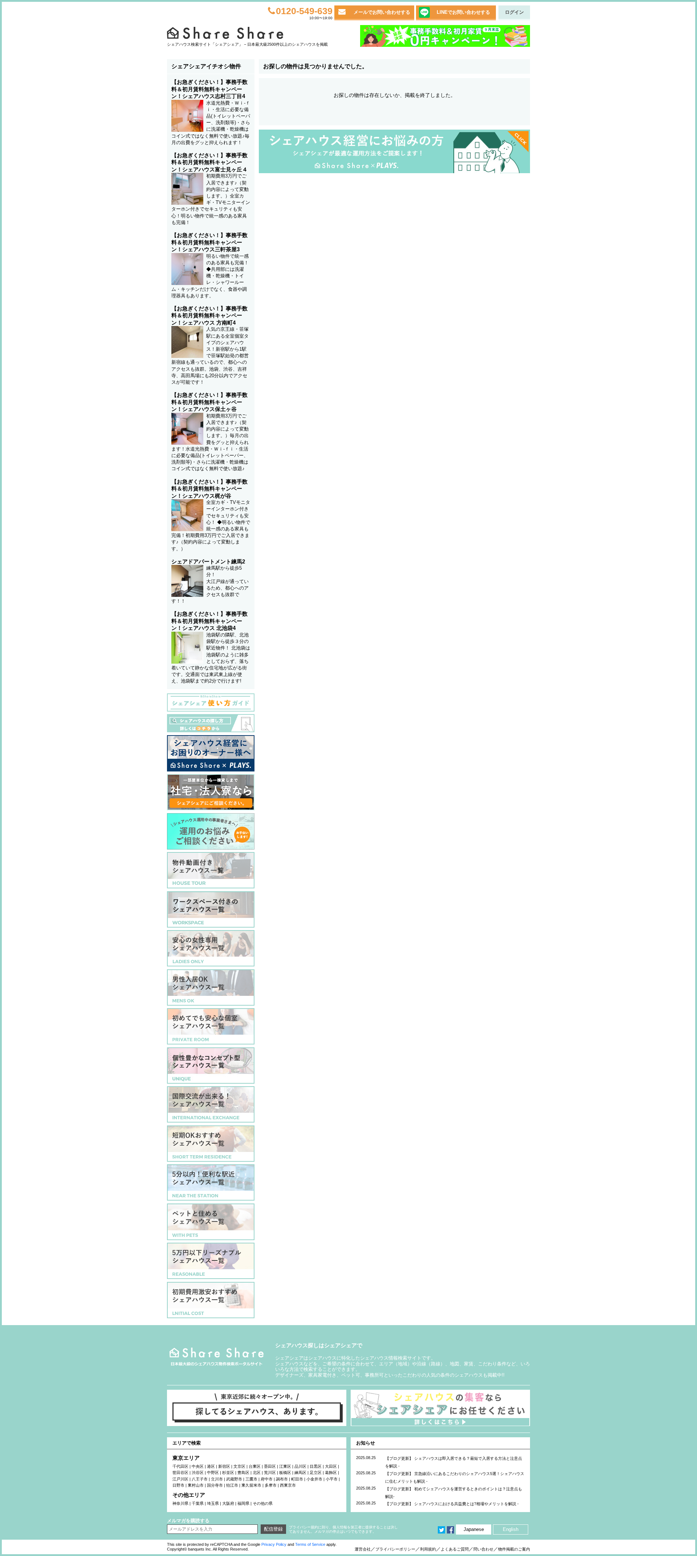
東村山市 (196, 1485)
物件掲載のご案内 (514, 1549)
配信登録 (273, 1529)
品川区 (300, 1466)
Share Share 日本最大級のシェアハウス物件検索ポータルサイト (217, 1357)
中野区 (213, 1472)
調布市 (282, 1479)
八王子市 (200, 1479)
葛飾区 (331, 1472)
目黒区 (316, 1466)
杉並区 (228, 1472)
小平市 (332, 1479)
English (510, 1529)
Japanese (474, 1529)
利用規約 (428, 1549)
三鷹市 (251, 1479)
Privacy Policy (273, 1544)
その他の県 (263, 1503)
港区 (211, 1466)
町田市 (297, 1479)
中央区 (198, 1466)
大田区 (331, 1466)
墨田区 (270, 1466)
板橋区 (285, 1472)
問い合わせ (483, 1549)
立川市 (217, 1479)
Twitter (441, 1529)
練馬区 (300, 1472)
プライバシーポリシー (395, 1549)
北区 (257, 1472)
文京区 (239, 1466)
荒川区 (270, 1472)
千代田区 (180, 1466)
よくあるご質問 (455, 1549)
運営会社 (363, 1549)
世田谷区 (180, 1472)
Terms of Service (310, 1544)
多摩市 (271, 1485)
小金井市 (314, 1479)
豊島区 (243, 1472)
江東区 (285, 1466)
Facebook (450, 1529)
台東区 (255, 1466)
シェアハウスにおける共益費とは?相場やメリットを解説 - (466, 1504)
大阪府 (228, 1503)
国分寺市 (215, 1485)
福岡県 (243, 1503)
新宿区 (224, 1466)
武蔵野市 (234, 1479)
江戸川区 (180, 1479)
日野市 (178, 1485)
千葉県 (198, 1503)
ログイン (514, 12)
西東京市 (288, 1485)
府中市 (267, 1479)
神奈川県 (180, 1503)
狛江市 (232, 1485)
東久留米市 (251, 1485)
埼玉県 (213, 1503)
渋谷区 (198, 1472)
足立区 (316, 1472)
